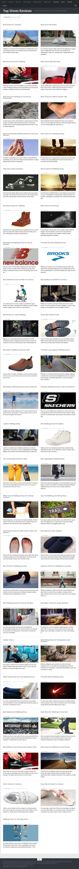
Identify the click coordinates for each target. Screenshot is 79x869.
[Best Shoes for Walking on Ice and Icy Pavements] (20, 110)
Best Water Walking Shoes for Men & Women (20, 387)
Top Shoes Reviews (17, 11)
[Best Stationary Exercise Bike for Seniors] (20, 293)
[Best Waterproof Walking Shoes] (20, 726)
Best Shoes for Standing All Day (52, 134)
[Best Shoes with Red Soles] (58, 75)
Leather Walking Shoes (11, 424)
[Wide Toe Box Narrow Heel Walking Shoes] (20, 690)
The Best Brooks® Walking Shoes (53, 243)
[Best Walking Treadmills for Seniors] (58, 293)
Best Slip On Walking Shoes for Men (16, 350)
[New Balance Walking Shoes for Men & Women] (20, 256)
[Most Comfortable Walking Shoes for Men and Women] (20, 147)
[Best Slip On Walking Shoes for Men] (20, 363)
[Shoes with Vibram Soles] (58, 328)
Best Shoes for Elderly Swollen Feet (54, 97)
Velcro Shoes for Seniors (12, 784)
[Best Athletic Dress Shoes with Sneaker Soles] (20, 761)
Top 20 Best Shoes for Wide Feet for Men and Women (20, 532)
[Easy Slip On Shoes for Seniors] (58, 798)
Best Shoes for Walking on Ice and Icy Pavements (17, 97)
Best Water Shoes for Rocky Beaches (54, 603)
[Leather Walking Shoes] (20, 437)
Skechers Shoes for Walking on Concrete (56, 566)
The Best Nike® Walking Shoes (52, 677)
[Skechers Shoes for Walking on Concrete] (58, 580)
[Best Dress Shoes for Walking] (20, 75)
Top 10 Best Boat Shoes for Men (15, 459)
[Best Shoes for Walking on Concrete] (58, 726)
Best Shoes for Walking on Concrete (54, 712)
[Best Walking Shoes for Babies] (58, 437)
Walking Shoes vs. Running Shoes (15, 819)
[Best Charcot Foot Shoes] (58, 219)
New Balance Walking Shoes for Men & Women (17, 243)
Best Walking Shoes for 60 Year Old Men (18, 603)
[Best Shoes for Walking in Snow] (20, 580)
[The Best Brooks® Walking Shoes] (58, 256)
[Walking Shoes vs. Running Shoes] (20, 833)
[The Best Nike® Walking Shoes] (58, 690)
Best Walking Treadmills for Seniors (54, 279)
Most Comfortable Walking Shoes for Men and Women (20, 134)
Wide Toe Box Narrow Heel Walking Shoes (19, 677)
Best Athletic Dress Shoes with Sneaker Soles (20, 747)
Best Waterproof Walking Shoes (15, 712)
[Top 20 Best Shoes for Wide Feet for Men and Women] (20, 544)
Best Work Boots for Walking (14, 206)
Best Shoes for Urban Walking (14, 315)
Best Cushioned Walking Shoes (52, 169)
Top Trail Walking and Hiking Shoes (54, 496)
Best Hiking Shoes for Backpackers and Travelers (55, 641)
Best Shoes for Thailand (12, 25)
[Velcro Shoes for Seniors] (20, 798)
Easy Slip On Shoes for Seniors (52, 784)
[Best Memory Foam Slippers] (58, 544)
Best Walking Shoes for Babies (52, 424)
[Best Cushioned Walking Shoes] (58, 182)
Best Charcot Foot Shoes (50, 206)
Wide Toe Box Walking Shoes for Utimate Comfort (18, 496)
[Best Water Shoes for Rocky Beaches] (58, 617)
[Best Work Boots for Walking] (20, 219)
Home (10, 19)
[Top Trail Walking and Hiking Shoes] (58, 509)
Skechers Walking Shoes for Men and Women (58, 387)
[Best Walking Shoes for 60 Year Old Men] (20, 617)
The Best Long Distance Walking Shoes (55, 350)
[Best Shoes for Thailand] (20, 38)
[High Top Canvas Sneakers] (20, 182)
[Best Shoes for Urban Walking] (20, 328)
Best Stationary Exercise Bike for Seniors (18, 279)
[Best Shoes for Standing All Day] (58, 147)
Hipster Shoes (8, 640)
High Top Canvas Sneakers (13, 169)
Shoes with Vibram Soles (50, 315)
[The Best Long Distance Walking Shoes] (58, 363)
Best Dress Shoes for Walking (14, 61)
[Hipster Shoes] (20, 654)
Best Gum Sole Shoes (49, 25)
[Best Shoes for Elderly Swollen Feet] (58, 110)
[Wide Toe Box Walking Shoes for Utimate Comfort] (20, 509)
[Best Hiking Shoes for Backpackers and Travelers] (58, 654)
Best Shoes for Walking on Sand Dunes (55, 747)
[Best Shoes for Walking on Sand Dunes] (58, 761)
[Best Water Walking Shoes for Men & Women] (20, 400)
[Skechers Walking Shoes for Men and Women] (58, 400)
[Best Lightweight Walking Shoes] (58, 472)
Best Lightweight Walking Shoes (52, 459)
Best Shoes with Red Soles (50, 61)
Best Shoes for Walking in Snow (15, 566)
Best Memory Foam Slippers (51, 531)
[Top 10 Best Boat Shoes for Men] (20, 472)
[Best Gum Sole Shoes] (58, 38)
